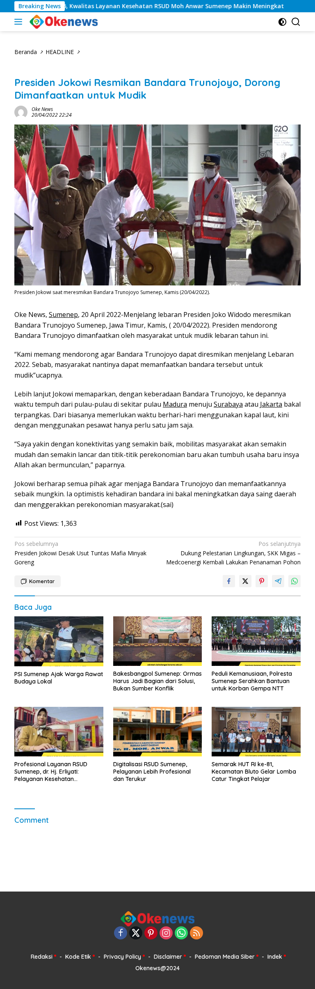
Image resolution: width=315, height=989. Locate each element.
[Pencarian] (296, 22)
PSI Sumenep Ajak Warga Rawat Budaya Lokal (58, 677)
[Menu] (19, 22)
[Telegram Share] (278, 581)
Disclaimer (168, 956)
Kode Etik (78, 956)
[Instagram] (166, 933)
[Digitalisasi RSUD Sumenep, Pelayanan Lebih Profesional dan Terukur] (157, 731)
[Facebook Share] (229, 581)
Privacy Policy (122, 956)
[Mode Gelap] (282, 22)
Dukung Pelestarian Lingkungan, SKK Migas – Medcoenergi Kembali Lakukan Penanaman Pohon (233, 553)
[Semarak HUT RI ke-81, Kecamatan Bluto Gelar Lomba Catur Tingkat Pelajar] (256, 731)
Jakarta (271, 404)
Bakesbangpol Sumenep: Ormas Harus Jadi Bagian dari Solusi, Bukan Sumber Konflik (157, 681)
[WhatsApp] (181, 933)
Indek (274, 956)
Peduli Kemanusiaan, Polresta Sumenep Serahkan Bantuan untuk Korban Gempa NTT (252, 681)
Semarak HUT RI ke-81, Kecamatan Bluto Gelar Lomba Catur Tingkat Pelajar (254, 771)
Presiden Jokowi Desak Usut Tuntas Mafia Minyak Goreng (80, 553)
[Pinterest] (151, 933)
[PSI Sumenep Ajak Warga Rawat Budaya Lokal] (58, 641)
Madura (175, 404)
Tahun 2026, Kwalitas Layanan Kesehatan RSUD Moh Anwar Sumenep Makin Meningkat (134, 6)
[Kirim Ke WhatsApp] (294, 581)
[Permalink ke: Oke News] (20, 111)
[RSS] (196, 933)
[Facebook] (120, 933)
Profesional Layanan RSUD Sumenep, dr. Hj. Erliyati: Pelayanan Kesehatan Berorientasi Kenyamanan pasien (50, 771)
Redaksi (41, 956)
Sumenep (63, 314)
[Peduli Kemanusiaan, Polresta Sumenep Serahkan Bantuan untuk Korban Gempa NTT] (256, 641)
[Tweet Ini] (245, 581)
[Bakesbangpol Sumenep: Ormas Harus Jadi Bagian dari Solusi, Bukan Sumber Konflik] (157, 641)
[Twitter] (135, 933)
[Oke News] (62, 22)
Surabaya (228, 404)
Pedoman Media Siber (225, 956)
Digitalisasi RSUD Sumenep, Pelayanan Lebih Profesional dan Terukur (152, 771)
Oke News (42, 109)
